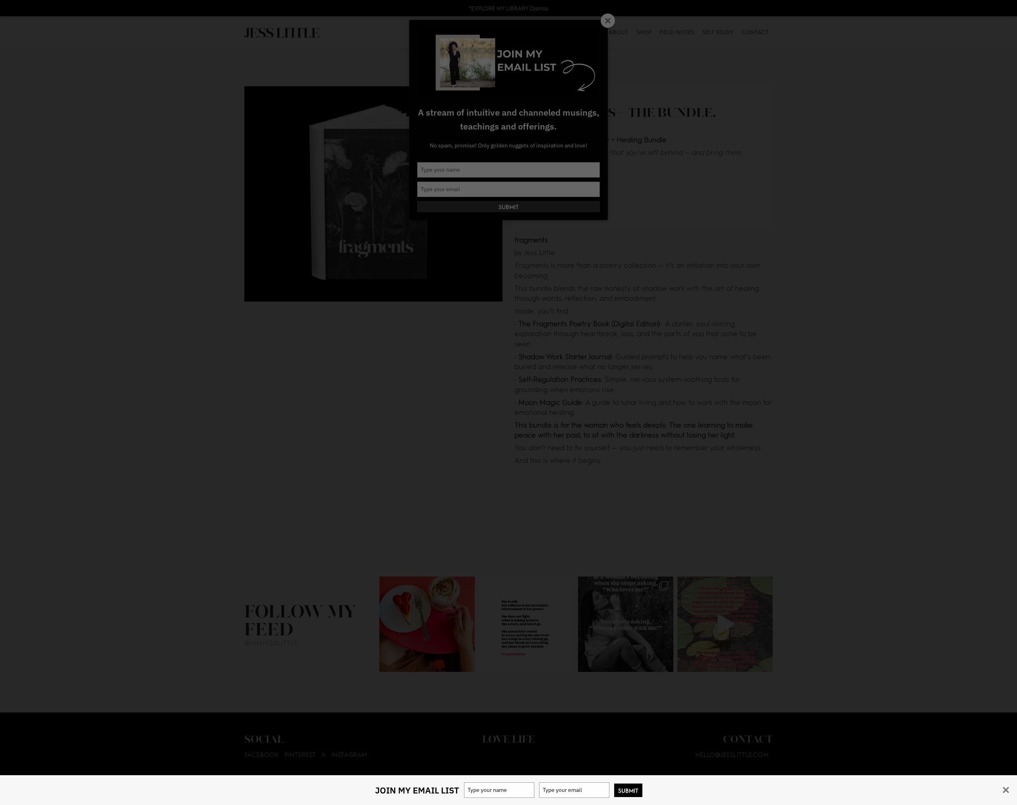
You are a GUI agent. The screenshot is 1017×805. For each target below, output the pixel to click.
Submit (628, 790)
